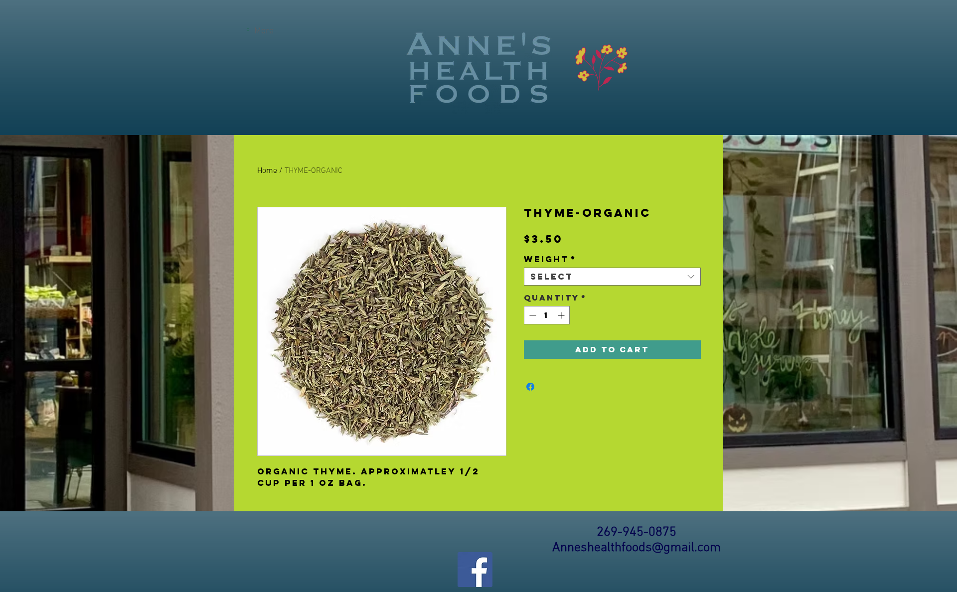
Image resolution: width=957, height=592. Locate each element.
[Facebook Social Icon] (475, 569)
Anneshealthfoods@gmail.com (636, 548)
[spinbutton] (547, 315)
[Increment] (562, 315)
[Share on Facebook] (530, 387)
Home (267, 171)
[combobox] (612, 277)
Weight (550, 259)
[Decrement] (531, 315)
